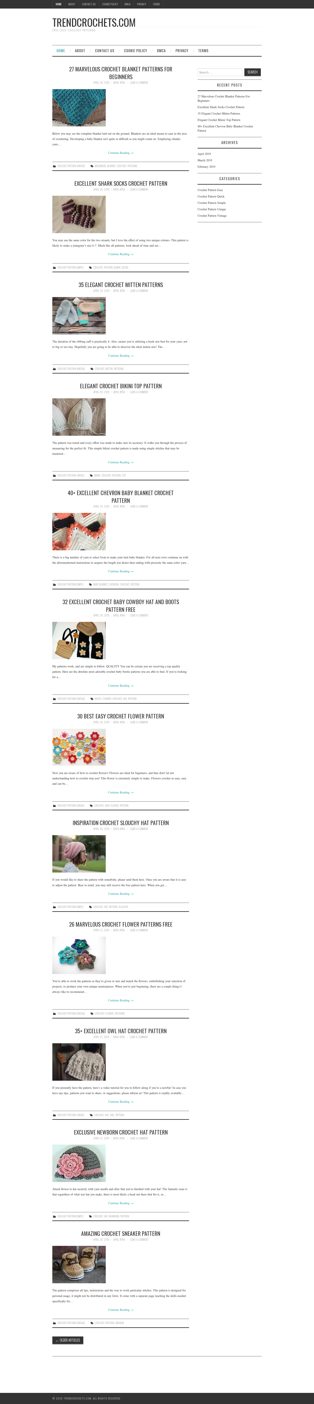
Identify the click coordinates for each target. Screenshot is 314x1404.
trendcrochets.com (94, 22)
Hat (125, 699)
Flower (114, 806)
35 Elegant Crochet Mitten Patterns (121, 284)
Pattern (108, 267)
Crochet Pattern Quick (211, 196)
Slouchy (123, 907)
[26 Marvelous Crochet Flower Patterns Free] (120, 955)
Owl (112, 1115)
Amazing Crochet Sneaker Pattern (120, 1233)
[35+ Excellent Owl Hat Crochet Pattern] (120, 1062)
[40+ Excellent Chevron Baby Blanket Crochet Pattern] (120, 531)
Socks (125, 267)
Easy (107, 806)
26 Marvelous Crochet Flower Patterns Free (120, 924)
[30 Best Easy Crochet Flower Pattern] (120, 747)
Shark (117, 267)
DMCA (128, 4)
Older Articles (68, 1340)
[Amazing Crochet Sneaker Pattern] (120, 1264)
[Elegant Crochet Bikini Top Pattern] (120, 417)
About (71, 4)
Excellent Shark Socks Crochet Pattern (120, 183)
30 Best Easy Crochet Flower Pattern (120, 716)
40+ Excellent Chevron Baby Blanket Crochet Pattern (121, 496)
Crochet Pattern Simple (70, 267)
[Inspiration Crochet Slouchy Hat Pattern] (120, 854)
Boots (98, 699)
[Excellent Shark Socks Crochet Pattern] (120, 214)
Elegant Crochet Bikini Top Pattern (121, 386)
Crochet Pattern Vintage (71, 166)
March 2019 (205, 160)
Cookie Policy (110, 4)
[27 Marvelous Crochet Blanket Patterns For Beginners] (120, 108)
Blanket (111, 166)
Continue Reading (121, 153)
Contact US (89, 4)
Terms (156, 4)
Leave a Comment (139, 83)
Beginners (100, 166)
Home (59, 4)
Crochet (121, 166)
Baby (95, 584)
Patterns (132, 166)
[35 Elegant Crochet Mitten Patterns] (120, 315)
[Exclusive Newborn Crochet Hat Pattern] (120, 1163)
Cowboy (107, 699)
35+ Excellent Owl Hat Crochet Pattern (121, 1031)
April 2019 (204, 154)
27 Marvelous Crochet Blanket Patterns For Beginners (120, 73)
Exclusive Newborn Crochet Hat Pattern (121, 1132)
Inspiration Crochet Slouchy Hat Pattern (121, 822)
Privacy (141, 4)
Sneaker (119, 1323)
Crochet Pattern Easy (210, 190)
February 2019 (206, 167)
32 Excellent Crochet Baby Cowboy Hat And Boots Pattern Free (121, 605)
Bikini (97, 475)
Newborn (114, 1216)
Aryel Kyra (119, 83)
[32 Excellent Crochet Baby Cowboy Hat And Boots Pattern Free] (120, 640)
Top (124, 475)
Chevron (114, 584)
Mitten (109, 369)
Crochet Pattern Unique (70, 475)
